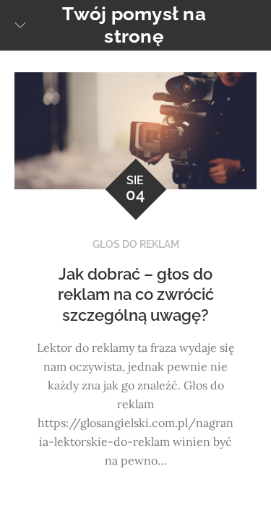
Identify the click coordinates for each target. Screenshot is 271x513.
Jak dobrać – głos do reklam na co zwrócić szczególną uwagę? (136, 294)
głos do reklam (136, 244)
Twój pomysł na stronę (134, 25)
